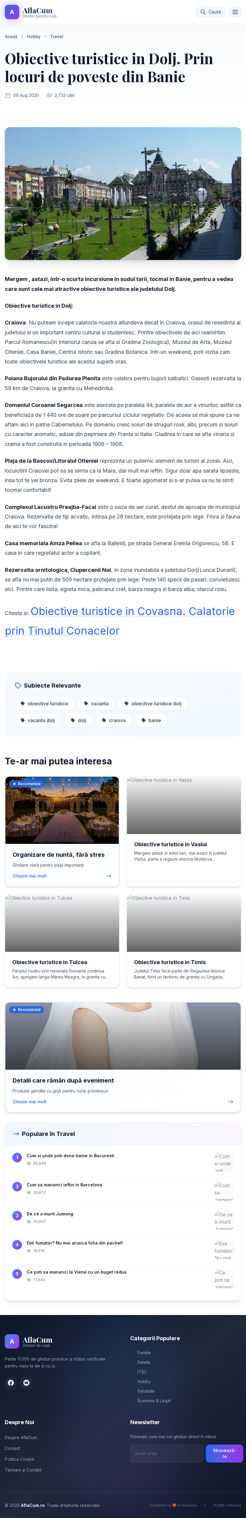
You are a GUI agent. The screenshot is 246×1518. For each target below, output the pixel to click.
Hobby (33, 36)
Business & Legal (154, 1400)
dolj (82, 720)
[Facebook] (11, 1383)
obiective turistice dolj (156, 704)
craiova (117, 720)
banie (154, 720)
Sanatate (146, 1391)
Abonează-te (224, 1453)
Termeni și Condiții (23, 1469)
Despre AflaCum (21, 1437)
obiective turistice (48, 704)
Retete (144, 1362)
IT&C (142, 1371)
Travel (56, 36)
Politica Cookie (19, 1459)
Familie (144, 1352)
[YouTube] (26, 1383)
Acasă (11, 36)
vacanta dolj (41, 720)
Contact (12, 1448)
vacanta (100, 704)
